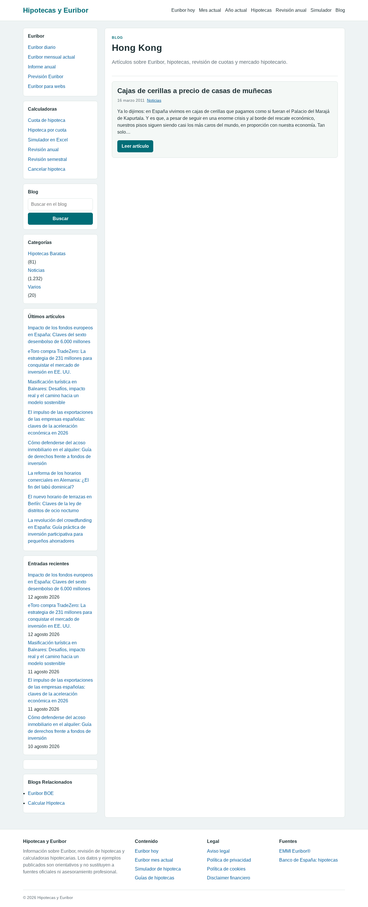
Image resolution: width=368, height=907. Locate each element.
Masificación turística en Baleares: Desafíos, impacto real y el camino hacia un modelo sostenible (56, 392)
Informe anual (42, 66)
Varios (34, 287)
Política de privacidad (229, 860)
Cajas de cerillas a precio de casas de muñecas (194, 91)
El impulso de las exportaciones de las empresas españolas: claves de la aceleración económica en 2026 (60, 422)
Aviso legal (218, 851)
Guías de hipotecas (154, 877)
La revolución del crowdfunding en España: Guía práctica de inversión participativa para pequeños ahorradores (60, 530)
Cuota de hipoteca (46, 120)
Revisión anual (291, 10)
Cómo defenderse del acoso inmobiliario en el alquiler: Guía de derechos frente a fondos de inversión (59, 453)
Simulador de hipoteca (158, 868)
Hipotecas (261, 10)
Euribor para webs (46, 86)
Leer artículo (135, 146)
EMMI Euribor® (294, 851)
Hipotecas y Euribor (55, 10)
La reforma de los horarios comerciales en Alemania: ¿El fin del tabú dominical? (58, 480)
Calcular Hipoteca (46, 803)
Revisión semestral (47, 159)
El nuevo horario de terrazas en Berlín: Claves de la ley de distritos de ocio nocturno (60, 503)
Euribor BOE (41, 793)
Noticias (36, 270)
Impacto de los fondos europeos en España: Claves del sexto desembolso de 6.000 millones (60, 334)
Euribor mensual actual (51, 57)
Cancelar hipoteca (46, 169)
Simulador (320, 10)
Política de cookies (226, 868)
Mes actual (210, 10)
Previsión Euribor (45, 76)
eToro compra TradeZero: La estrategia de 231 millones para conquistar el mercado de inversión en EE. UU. (60, 361)
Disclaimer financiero (228, 877)
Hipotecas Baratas (47, 253)
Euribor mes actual (154, 860)
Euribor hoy (183, 10)
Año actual (236, 10)
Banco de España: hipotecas (308, 860)
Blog (340, 10)
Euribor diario (41, 47)
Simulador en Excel (48, 139)
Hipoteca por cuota (47, 130)
